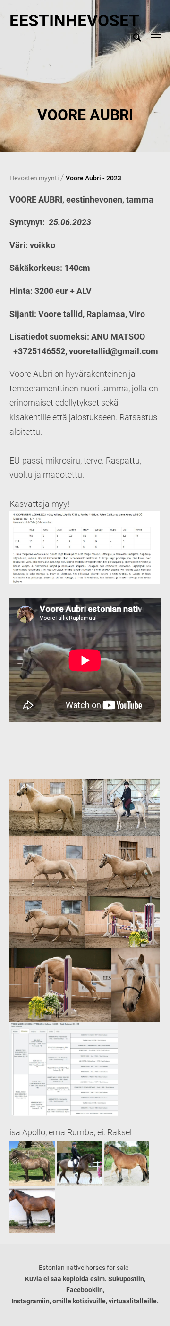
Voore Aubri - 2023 (93, 178)
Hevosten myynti (34, 178)
